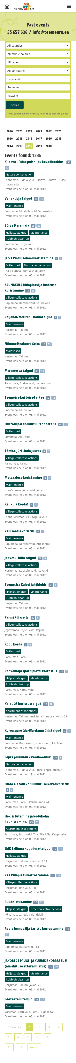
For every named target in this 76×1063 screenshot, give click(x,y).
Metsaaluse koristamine (23, 477)
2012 (29, 146)
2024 (29, 131)
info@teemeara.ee (51, 32)
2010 (48, 146)
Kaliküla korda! (16, 504)
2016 (48, 138)
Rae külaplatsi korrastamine (27, 875)
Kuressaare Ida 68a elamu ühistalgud (33, 730)
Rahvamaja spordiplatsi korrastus (31, 670)
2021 (58, 131)
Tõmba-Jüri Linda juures (23, 450)
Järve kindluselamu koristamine (29, 258)
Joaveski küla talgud (20, 557)
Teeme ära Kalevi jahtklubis (26, 584)
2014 (9, 146)
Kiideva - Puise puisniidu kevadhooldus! (35, 161)
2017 (39, 138)
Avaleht (24, 6)
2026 (9, 131)
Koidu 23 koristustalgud (23, 703)
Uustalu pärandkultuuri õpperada (31, 424)
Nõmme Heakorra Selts (22, 343)
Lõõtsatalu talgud (19, 999)
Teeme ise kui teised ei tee (25, 397)
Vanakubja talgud (19, 198)
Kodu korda (13, 644)
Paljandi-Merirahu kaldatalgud (29, 317)
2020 (9, 138)
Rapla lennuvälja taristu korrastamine (34, 928)
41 (9, 1047)
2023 (39, 131)
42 (20, 1047)
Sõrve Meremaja (17, 225)
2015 (58, 138)
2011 (39, 146)
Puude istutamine (18, 901)
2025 (19, 131)
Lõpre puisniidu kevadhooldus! (28, 757)
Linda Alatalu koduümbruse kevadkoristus (37, 784)
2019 (19, 138)
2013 (19, 146)
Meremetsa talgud (19, 370)
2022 (48, 131)
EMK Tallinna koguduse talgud (27, 848)
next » (34, 1047)
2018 (29, 138)
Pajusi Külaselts (17, 617)
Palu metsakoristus (19, 531)
